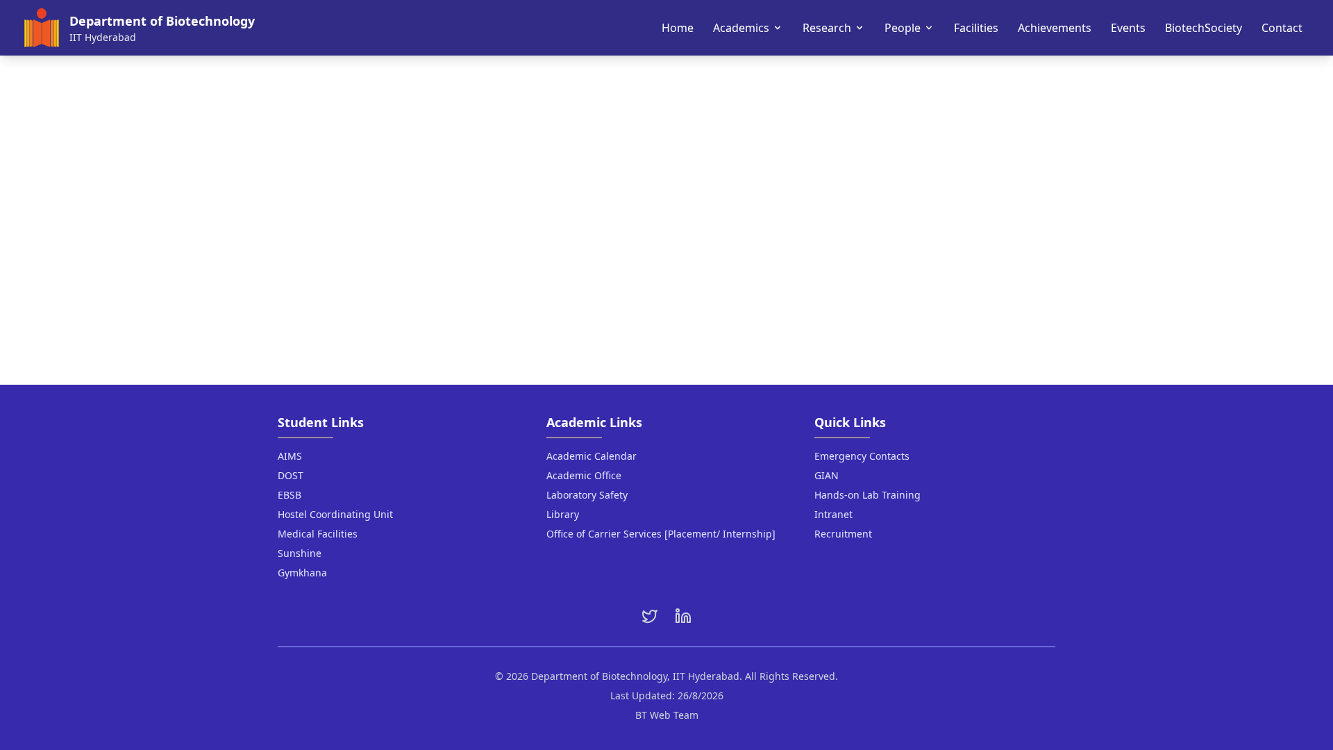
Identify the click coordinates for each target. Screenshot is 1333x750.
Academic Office (583, 475)
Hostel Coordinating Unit (335, 514)
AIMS (290, 455)
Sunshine (299, 553)
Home (678, 27)
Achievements (1054, 27)
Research (827, 27)
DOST (290, 475)
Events (1128, 27)
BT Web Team (666, 715)
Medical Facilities (318, 533)
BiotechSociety (1203, 27)
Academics (741, 27)
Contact (1281, 27)
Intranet (833, 514)
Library (562, 514)
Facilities (976, 27)
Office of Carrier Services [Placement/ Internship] (661, 533)
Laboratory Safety (587, 494)
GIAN (826, 475)
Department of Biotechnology (162, 20)
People (903, 27)
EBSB (289, 494)
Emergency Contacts (861, 455)
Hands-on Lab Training (867, 494)
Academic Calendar (591, 455)
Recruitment (843, 533)
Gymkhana (302, 572)
